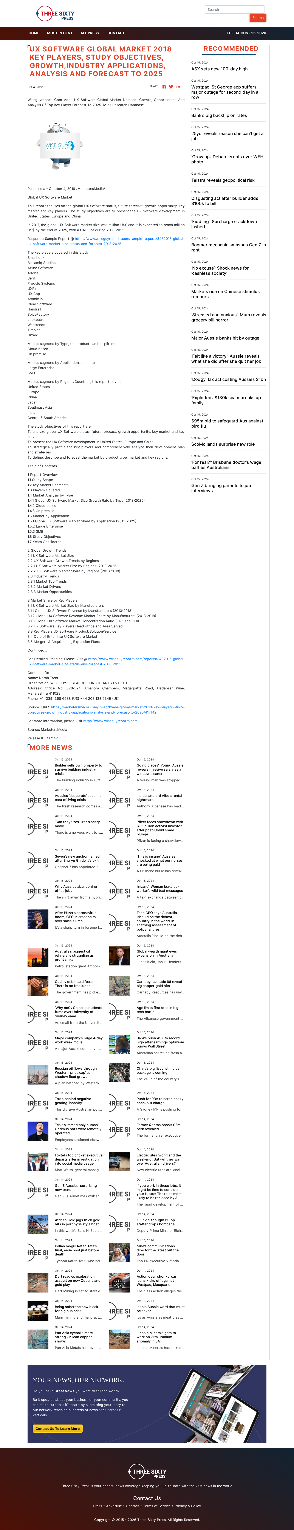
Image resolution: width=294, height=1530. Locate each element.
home (34, 33)
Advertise (114, 1506)
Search (258, 18)
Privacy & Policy (188, 1506)
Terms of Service (157, 1506)
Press (97, 1506)
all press (89, 33)
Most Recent (60, 33)
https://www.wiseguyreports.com (110, 721)
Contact (116, 33)
